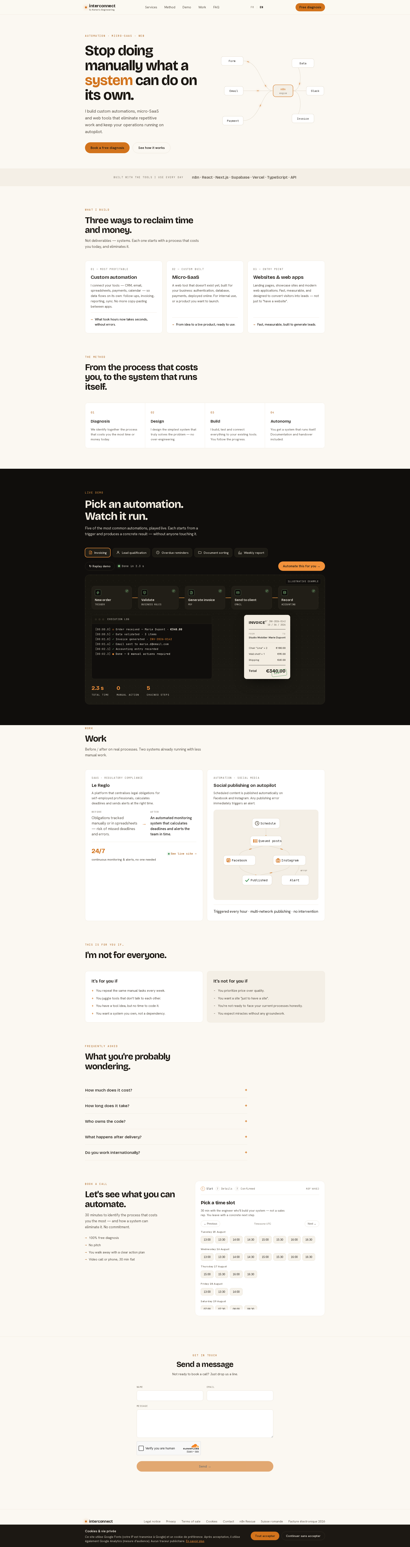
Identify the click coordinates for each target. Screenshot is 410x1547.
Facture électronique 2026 (306, 1521)
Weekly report (254, 553)
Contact (228, 1521)
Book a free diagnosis (107, 147)
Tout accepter (265, 1536)
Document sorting (216, 553)
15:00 (265, 1239)
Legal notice (152, 1521)
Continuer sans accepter (303, 1536)
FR (252, 7)
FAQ (216, 7)
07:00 (207, 1309)
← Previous (210, 1223)
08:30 (250, 1309)
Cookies (211, 1521)
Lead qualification (134, 553)
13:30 (221, 1239)
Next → (312, 1223)
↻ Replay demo (100, 566)
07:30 (221, 1309)
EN (261, 7)
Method (169, 7)
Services (151, 7)
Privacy (171, 1521)
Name (140, 1386)
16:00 (294, 1239)
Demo (187, 7)
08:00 (236, 1309)
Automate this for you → (301, 566)
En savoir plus (195, 1541)
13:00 (207, 1239)
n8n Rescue (247, 1521)
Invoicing (100, 553)
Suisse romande (272, 1521)
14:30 (250, 1239)
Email (211, 1386)
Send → (205, 1466)
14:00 (236, 1239)
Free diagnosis (310, 7)
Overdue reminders (175, 553)
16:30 (308, 1239)
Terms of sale (191, 1521)
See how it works (151, 147)
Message (142, 1405)
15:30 (279, 1239)
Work (202, 7)
